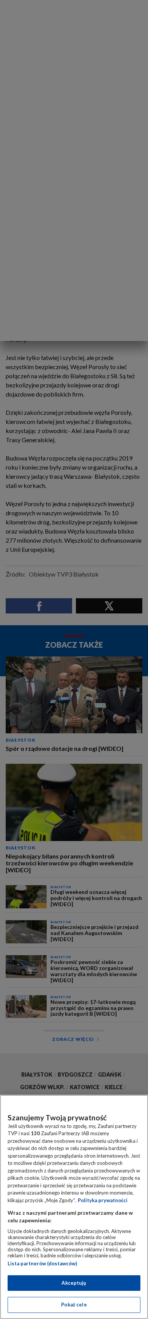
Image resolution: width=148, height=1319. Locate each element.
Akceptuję (73, 1283)
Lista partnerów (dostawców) (42, 1263)
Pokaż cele (74, 1304)
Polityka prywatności (103, 1200)
